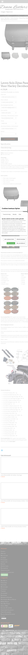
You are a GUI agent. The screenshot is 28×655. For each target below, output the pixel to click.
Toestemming (6, 214)
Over (20, 214)
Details (14, 214)
